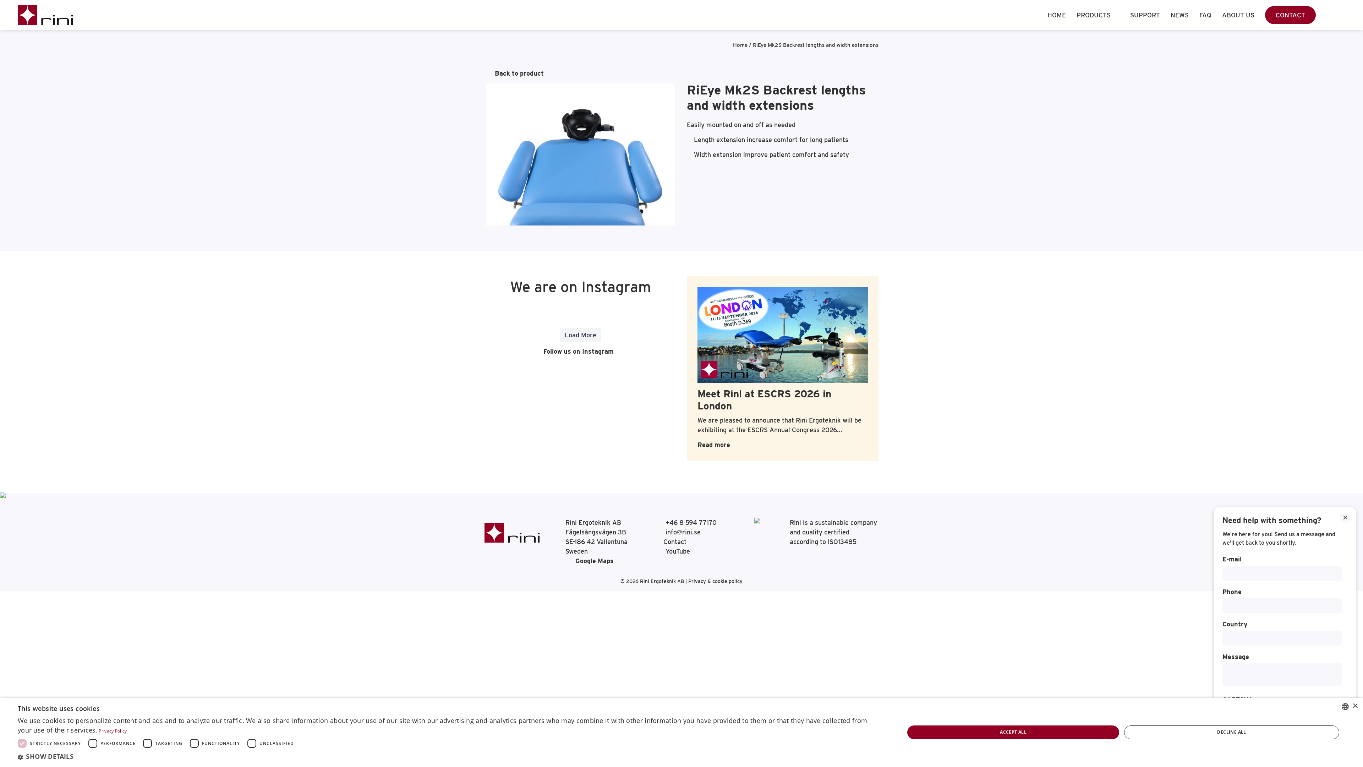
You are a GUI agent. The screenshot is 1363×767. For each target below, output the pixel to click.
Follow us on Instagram (578, 351)
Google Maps (594, 561)
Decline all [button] (1231, 732)
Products (1094, 15)
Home (1056, 15)
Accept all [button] (1013, 732)
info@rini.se (682, 532)
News (1180, 15)
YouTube (677, 551)
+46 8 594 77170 (690, 522)
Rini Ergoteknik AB (662, 581)
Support (1145, 15)
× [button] (1355, 706)
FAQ (1205, 15)
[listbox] (1345, 706)
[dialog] (681, 732)
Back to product (519, 73)
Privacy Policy (113, 731)
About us (1238, 15)
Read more (713, 444)
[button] (448, 757)
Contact (1290, 15)
